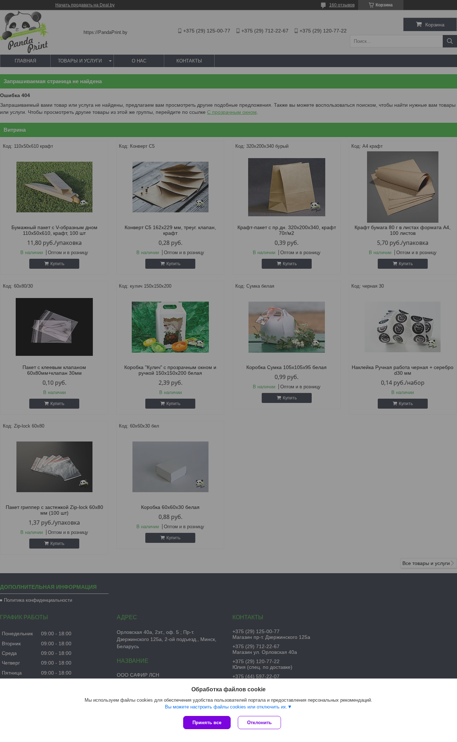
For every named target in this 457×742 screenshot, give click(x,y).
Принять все (206, 722)
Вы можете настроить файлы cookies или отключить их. (226, 707)
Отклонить (259, 722)
